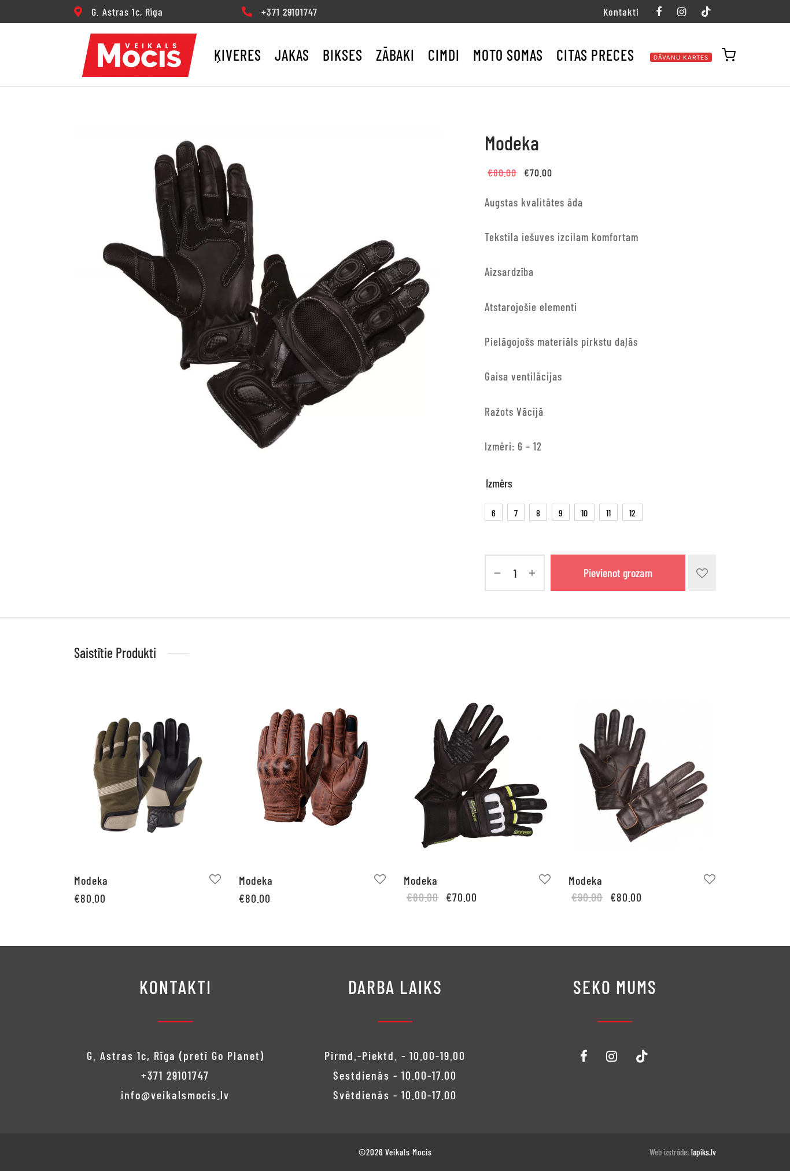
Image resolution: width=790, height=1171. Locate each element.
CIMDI (444, 55)
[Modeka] (148, 775)
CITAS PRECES (595, 55)
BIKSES (343, 55)
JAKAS (292, 55)
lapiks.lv (703, 1152)
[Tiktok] (706, 12)
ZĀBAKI (395, 55)
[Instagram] (682, 12)
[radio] (494, 512)
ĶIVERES (237, 55)
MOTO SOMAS (508, 55)
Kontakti (621, 11)
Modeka (91, 880)
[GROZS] (729, 55)
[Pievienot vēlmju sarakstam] (702, 573)
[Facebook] (658, 12)
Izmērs (499, 483)
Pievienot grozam (618, 573)
